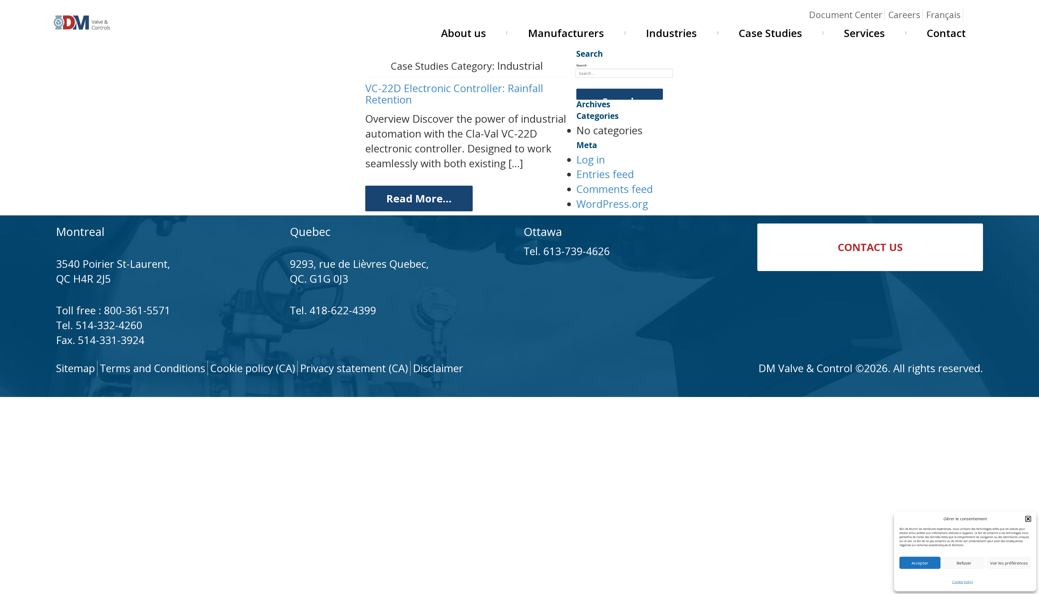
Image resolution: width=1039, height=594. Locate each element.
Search (581, 65)
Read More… (419, 198)
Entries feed (605, 174)
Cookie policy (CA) (252, 368)
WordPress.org (612, 204)
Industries (671, 33)
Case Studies (770, 33)
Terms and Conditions (152, 368)
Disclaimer (438, 368)
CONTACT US (870, 247)
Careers (904, 15)
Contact (946, 33)
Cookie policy (962, 582)
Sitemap (75, 368)
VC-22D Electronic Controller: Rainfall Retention (454, 94)
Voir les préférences (1009, 563)
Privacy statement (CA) (354, 368)
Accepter (920, 563)
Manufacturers (566, 33)
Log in (590, 159)
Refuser (963, 563)
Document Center (845, 15)
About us (463, 33)
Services (864, 33)
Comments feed (614, 189)
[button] (1028, 519)
